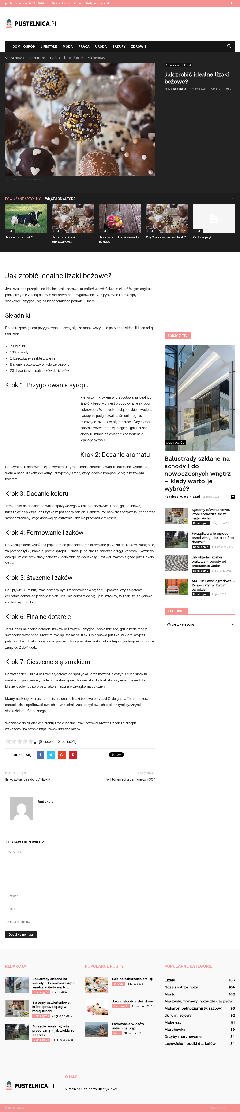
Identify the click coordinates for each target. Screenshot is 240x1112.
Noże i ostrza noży (181, 987)
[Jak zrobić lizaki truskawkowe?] (73, 218)
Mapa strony (217, 1108)
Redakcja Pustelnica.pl (182, 496)
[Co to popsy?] (214, 218)
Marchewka (175, 1029)
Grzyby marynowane (183, 1036)
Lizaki (187, 65)
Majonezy (173, 1022)
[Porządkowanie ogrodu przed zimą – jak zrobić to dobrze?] (176, 539)
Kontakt (105, 3)
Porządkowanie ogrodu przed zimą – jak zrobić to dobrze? (213, 538)
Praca (84, 46)
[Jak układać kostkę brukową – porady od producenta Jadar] (176, 563)
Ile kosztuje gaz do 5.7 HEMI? (27, 779)
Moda (68, 46)
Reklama (91, 3)
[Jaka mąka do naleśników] (96, 1007)
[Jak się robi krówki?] (26, 218)
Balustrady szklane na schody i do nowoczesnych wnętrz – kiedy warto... (53, 983)
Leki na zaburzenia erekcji (132, 979)
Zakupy (118, 46)
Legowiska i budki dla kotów (190, 1043)
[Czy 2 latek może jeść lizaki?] (167, 218)
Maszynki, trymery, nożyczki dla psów (198, 1001)
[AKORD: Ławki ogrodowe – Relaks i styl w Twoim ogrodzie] (176, 587)
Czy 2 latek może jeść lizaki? (166, 237)
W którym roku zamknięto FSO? (130, 779)
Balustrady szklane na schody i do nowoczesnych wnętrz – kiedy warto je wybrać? (198, 473)
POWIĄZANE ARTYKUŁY (23, 199)
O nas (77, 3)
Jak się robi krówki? (19, 237)
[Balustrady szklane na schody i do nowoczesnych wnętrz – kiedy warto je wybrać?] (17, 985)
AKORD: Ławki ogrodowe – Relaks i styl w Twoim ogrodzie (213, 585)
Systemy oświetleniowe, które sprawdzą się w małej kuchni (211, 514)
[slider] (19, 741)
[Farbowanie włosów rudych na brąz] (96, 1030)
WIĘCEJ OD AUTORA (60, 199)
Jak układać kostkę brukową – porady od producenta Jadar (209, 561)
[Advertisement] (149, 24)
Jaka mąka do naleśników (132, 1001)
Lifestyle (49, 46)
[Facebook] (231, 3)
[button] (229, 46)
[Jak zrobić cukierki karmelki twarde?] (120, 218)
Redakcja (179, 88)
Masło (170, 994)
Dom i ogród (23, 46)
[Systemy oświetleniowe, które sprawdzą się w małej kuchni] (176, 516)
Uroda (101, 46)
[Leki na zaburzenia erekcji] (96, 985)
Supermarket (173, 65)
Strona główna (61, 3)
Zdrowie (138, 46)
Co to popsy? (202, 237)
